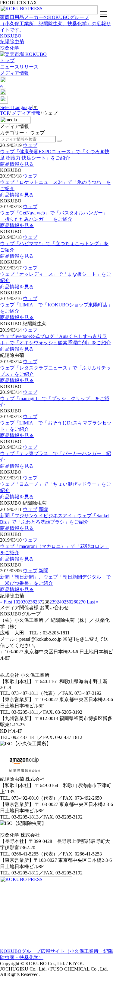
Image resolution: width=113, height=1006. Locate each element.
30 (25, 601)
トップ (7, 60)
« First (6, 601)
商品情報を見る (17, 164)
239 (53, 601)
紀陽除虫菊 (12, 41)
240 (60, 601)
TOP (4, 113)
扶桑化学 (9, 47)
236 (31, 601)
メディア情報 (14, 73)
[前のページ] (12, 601)
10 (15, 601)
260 (74, 601)
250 (67, 601)
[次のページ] (86, 601)
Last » (93, 601)
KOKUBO (10, 35)
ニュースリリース (19, 66)
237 (38, 601)
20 (20, 601)
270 (82, 601)
